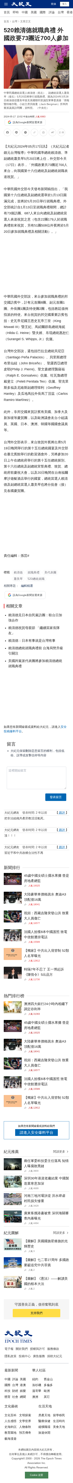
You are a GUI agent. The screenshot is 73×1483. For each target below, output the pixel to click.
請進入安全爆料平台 (36, 1132)
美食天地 (59, 1426)
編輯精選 (27, 585)
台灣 (61, 12)
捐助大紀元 (54, 1356)
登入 (64, 4)
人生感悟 (10, 1421)
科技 (7, 1390)
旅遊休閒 (44, 1432)
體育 (7, 1396)
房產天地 (44, 1415)
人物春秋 (25, 1426)
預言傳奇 (25, 1432)
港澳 (23, 1385)
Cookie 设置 (36, 1475)
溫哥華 (36, 1390)
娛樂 (23, 1390)
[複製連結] (34, 132)
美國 (34, 12)
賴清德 (18, 572)
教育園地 (10, 1432)
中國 (25, 12)
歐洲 (47, 1390)
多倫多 (48, 1385)
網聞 (23, 1396)
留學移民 (59, 1415)
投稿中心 (25, 1356)
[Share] (26, 885)
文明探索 (25, 1415)
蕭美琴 (18, 578)
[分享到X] (25, 133)
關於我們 (22, 1348)
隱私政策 (10, 1356)
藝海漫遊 (10, 1438)
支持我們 (36, 1313)
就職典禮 (33, 572)
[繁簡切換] (61, 133)
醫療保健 (44, 1421)
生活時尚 (59, 1421)
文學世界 (25, 1421)
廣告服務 (39, 1356)
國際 (43, 12)
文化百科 (10, 1415)
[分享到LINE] (16, 133)
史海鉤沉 (10, 1426)
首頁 (7, 12)
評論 (52, 12)
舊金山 (48, 1379)
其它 (47, 1396)
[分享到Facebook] (7, 133)
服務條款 (53, 1348)
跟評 (62, 812)
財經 (15, 1390)
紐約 (35, 1379)
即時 (16, 12)
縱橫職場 (44, 1426)
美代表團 (50, 572)
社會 (15, 1396)
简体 (53, 3)
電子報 (8, 1348)
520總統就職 (36, 578)
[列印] (43, 133)
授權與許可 (37, 1348)
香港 (70, 12)
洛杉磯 (36, 1385)
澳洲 (35, 1396)
